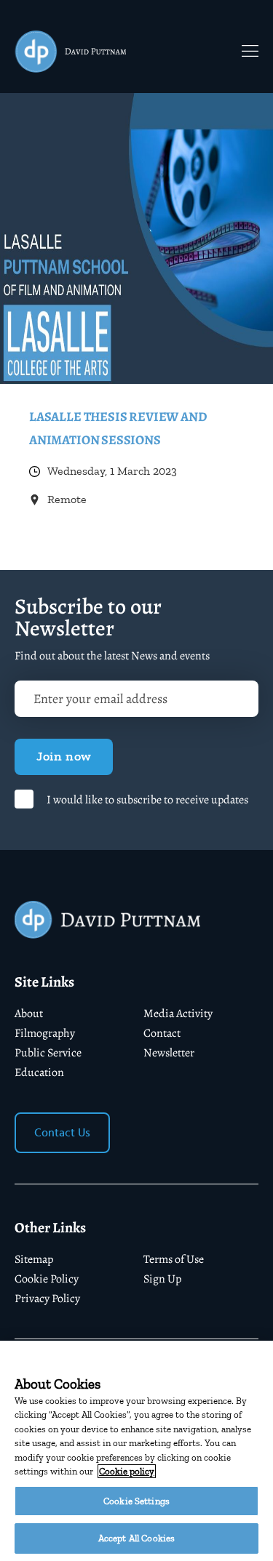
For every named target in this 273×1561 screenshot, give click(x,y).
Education (39, 1072)
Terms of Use (173, 1259)
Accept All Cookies (136, 1538)
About (29, 1014)
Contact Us (62, 1133)
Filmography (45, 1033)
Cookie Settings (136, 1501)
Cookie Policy (47, 1279)
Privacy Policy (47, 1299)
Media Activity (178, 1014)
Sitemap (34, 1259)
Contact (162, 1033)
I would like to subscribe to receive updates (147, 800)
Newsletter (168, 1053)
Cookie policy (126, 1471)
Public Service (48, 1053)
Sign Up (162, 1279)
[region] (136, 1451)
